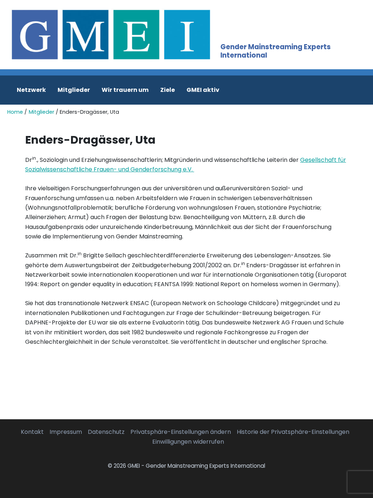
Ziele (167, 90)
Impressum (66, 432)
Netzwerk (31, 90)
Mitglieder (74, 90)
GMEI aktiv (202, 90)
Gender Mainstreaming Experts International (275, 51)
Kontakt (32, 432)
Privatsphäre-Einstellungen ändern (180, 432)
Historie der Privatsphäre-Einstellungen (293, 432)
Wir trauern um (125, 90)
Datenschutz (106, 432)
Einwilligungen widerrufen (188, 441)
